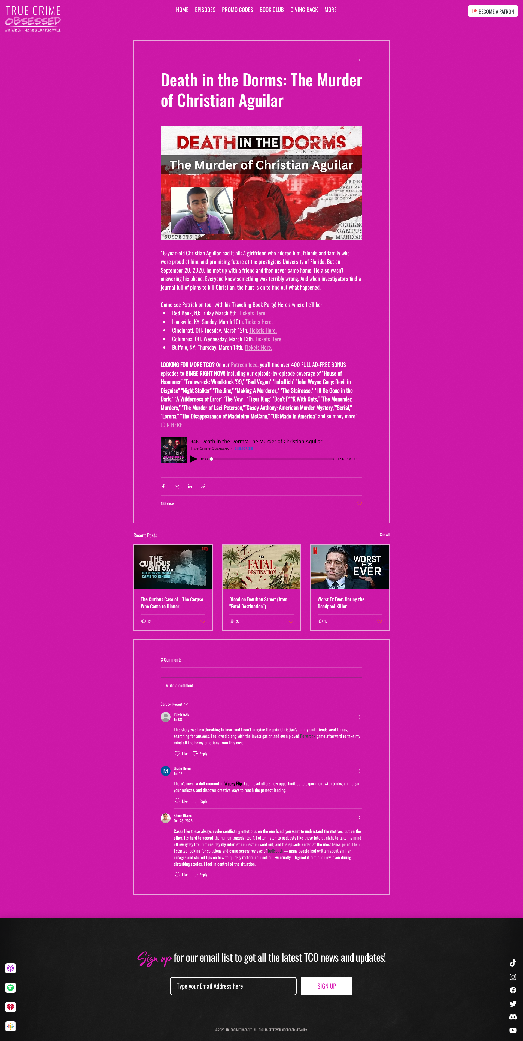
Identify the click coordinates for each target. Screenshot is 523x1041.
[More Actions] (359, 717)
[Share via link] (203, 486)
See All (385, 534)
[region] (12, 972)
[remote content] (261, 450)
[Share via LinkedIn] (190, 486)
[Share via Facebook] (163, 486)
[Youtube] (513, 1030)
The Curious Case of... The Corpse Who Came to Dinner (172, 603)
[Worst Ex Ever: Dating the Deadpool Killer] (350, 567)
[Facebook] (513, 990)
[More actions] (359, 60)
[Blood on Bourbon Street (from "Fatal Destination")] (261, 567)
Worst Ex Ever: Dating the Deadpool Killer (341, 603)
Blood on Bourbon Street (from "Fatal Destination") (258, 603)
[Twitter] (513, 1003)
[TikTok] (513, 963)
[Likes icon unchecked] (177, 753)
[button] (330, 9)
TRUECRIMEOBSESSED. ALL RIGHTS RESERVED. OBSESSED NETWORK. (267, 1029)
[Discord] (513, 1017)
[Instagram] (513, 977)
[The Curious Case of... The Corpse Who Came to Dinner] (173, 567)
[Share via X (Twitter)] (176, 486)
